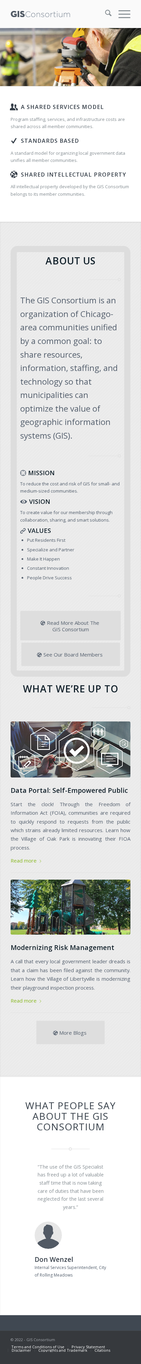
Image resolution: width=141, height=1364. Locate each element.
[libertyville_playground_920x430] (70, 907)
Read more (24, 860)
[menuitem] (105, 14)
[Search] (105, 14)
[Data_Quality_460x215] (70, 749)
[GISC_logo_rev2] (58, 14)
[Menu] (121, 14)
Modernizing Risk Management (62, 947)
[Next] (115, 1172)
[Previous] (26, 1172)
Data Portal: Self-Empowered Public (69, 790)
